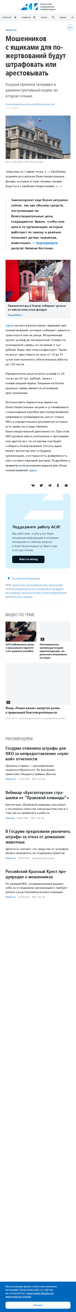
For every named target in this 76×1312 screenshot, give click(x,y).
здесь (33, 470)
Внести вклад (28, 559)
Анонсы (10, 818)
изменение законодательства (29, 585)
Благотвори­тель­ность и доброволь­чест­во (30, 104)
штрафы (28, 596)
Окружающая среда (43, 858)
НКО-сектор (39, 779)
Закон (10, 325)
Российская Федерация (26, 578)
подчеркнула (47, 243)
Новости (11, 29)
